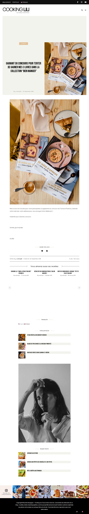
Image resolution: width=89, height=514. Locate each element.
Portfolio (16, 2)
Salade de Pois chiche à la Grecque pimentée (39, 344)
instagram (82, 2)
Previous (9, 287)
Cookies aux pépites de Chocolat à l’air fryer (39, 462)
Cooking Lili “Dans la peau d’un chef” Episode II (21, 272)
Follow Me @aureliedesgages (6, 493)
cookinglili (18, 91)
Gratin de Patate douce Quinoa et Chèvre (38, 352)
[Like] (42, 251)
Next (79, 287)
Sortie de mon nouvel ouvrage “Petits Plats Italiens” (68, 272)
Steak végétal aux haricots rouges (37, 335)
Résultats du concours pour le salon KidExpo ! (44, 272)
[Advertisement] (44, 29)
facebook (78, 2)
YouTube (85, 2)
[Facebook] (47, 251)
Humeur (23, 43)
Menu (85, 10)
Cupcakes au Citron (32, 453)
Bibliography (7, 2)
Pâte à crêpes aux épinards (34, 471)
